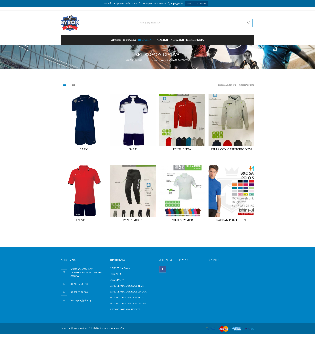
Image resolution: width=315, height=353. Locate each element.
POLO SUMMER (182, 220)
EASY (84, 149)
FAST (132, 149)
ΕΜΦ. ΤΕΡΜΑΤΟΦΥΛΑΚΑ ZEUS (127, 286)
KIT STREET (83, 220)
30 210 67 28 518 (79, 284)
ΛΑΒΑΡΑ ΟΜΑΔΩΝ (120, 268)
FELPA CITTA (182, 149)
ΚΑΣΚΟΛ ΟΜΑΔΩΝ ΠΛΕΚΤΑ (125, 309)
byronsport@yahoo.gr (81, 300)
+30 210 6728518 (196, 3)
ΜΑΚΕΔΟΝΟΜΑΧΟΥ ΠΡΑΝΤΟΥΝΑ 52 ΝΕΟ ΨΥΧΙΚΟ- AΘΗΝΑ (87, 272)
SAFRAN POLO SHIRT (231, 220)
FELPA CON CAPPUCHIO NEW (231, 149)
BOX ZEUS (116, 274)
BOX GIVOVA (117, 280)
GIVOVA (152, 59)
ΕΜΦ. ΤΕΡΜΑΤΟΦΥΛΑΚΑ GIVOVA (128, 292)
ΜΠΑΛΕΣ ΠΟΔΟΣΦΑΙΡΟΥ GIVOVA (128, 303)
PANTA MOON (133, 220)
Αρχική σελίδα (134, 59)
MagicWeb (119, 328)
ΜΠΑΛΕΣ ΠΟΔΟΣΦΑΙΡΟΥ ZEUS (127, 297)
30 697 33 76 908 (79, 292)
